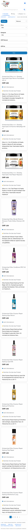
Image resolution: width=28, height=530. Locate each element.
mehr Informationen (8, 87)
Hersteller (5, 14)
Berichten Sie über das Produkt (12, 91)
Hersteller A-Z (11, 17)
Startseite (3, 17)
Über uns (10, 524)
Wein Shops (18, 525)
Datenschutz (18, 524)
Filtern (4, 21)
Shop (13, 14)
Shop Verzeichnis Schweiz (7, 525)
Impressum (3, 524)
